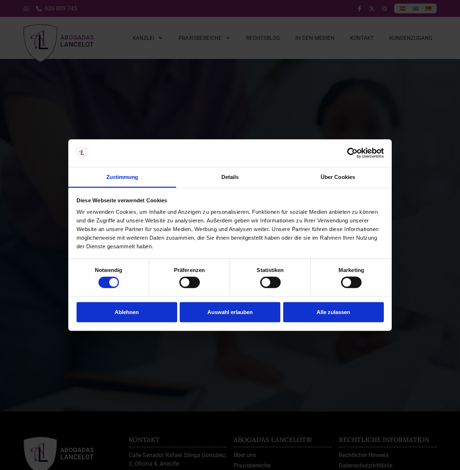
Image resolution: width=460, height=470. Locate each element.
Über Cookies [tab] (338, 177)
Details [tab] (230, 177)
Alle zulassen (333, 312)
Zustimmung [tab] (122, 177)
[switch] (189, 282)
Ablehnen (127, 312)
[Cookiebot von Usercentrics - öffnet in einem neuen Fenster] (352, 153)
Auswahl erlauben (230, 312)
